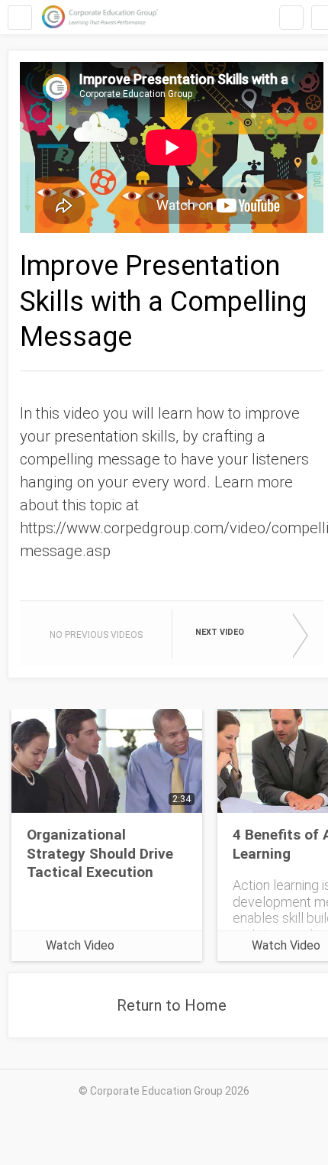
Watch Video (80, 945)
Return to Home (172, 1005)
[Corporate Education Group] (100, 17)
